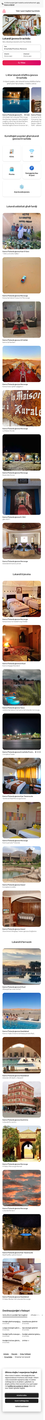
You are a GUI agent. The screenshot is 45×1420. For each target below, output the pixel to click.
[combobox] (21, 49)
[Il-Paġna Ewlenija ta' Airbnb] (4, 11)
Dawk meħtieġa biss (22, 1401)
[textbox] (12, 56)
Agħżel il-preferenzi (21, 1406)
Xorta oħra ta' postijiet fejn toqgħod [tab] (15, 1315)
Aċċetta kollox (22, 1395)
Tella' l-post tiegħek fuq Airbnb (28, 11)
